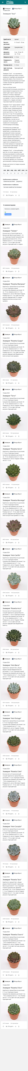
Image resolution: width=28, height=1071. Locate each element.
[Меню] (2, 2)
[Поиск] (25, 2)
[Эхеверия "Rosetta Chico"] (14, 1004)
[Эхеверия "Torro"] (14, 413)
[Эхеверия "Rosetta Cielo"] (14, 789)
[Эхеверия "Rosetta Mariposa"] (14, 303)
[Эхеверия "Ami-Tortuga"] (14, 735)
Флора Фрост (18, 8)
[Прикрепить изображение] (5, 212)
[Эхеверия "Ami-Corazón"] (14, 844)
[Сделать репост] (16, 195)
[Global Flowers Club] (10, 2)
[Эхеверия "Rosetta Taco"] (14, 898)
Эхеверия (7, 8)
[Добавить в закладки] (19, 195)
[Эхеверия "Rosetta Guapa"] (14, 359)
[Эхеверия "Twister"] (14, 248)
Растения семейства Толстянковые (13, 187)
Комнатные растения (9, 181)
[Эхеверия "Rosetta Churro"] (14, 952)
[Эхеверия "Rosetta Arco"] (14, 627)
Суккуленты (19, 181)
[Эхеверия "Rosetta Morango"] (14, 518)
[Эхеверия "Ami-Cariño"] (14, 572)
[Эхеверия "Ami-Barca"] (14, 682)
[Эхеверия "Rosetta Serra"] (14, 465)
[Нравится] (4, 195)
